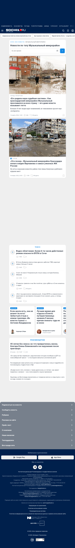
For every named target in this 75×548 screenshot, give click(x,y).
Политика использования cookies (37, 508)
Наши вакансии (8, 435)
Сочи (12, 42)
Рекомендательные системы (38, 511)
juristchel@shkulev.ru (56, 485)
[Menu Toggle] (2, 30)
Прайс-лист (6, 425)
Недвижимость (6, 26)
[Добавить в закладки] (63, 115)
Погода (27, 26)
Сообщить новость (9, 410)
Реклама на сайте (9, 420)
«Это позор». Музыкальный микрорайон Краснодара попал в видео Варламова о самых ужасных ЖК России (36, 163)
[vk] (40, 467)
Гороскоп (54, 26)
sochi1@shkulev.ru (46, 484)
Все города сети (8, 445)
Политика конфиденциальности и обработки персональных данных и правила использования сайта (37, 513)
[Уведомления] (68, 30)
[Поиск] (63, 30)
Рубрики (5, 415)
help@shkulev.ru (42, 488)
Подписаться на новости (12, 405)
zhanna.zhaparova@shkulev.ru (31, 493)
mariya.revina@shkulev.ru (31, 496)
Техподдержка (8, 440)
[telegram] (35, 467)
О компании (7, 430)
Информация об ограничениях (37, 505)
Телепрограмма (37, 26)
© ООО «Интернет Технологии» (37, 535)
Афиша (46, 26)
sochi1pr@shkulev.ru (48, 503)
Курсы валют (64, 26)
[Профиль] (72, 30)
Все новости (19, 42)
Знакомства (18, 26)
